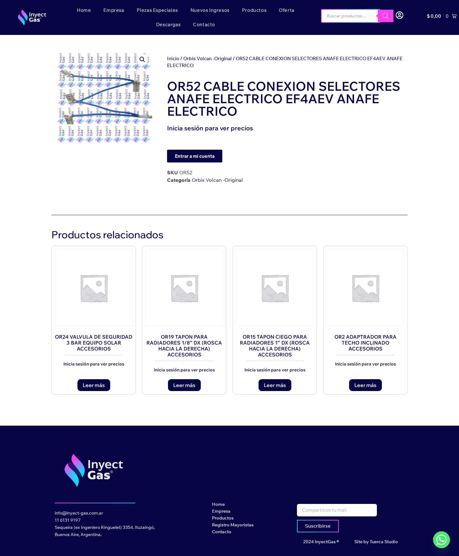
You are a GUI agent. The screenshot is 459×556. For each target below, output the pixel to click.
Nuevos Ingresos (210, 10)
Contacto (204, 24)
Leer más (94, 385)
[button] (142, 59)
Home (84, 10)
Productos (254, 10)
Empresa (113, 10)
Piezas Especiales (157, 10)
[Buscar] (385, 16)
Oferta (286, 10)
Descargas (168, 24)
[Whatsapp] (441, 539)
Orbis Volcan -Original (207, 58)
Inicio (173, 58)
